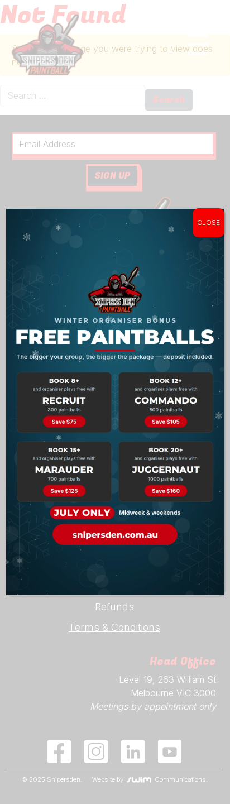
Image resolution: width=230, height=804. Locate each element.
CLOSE (208, 222)
